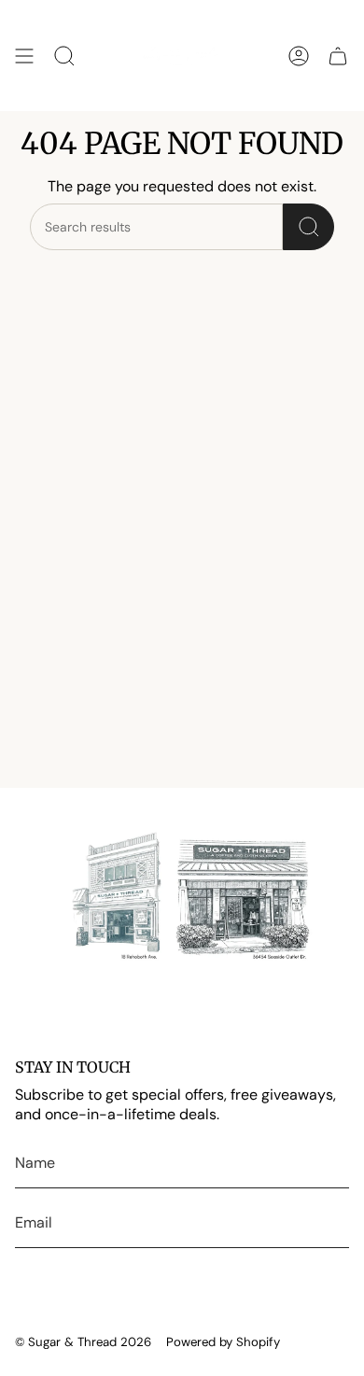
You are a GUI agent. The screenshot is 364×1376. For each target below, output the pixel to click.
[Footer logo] (182, 898)
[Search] (308, 227)
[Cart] (337, 55)
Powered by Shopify (223, 1342)
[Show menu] (24, 55)
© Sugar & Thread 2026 (83, 1342)
